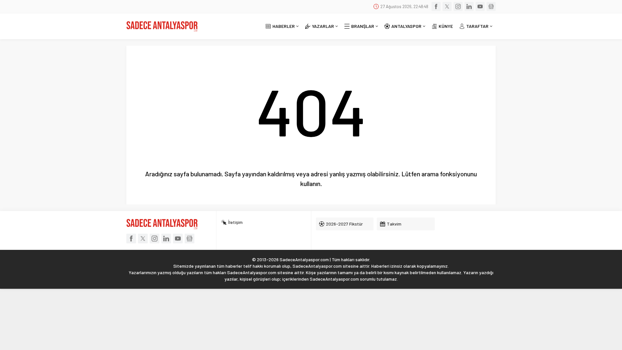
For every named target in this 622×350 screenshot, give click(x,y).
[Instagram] (458, 6)
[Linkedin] (469, 6)
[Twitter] (447, 6)
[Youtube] (480, 6)
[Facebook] (436, 6)
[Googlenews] (491, 6)
